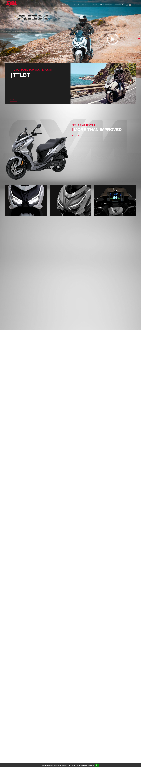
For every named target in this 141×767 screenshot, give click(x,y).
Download (118, 4)
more (12, 100)
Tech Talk (85, 4)
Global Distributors (106, 4)
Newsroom (93, 4)
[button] (139, 35)
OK (97, 765)
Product (74, 4)
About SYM (65, 4)
